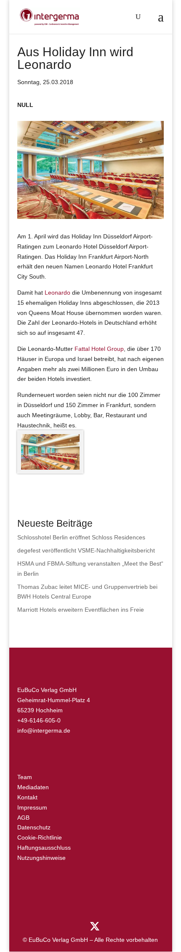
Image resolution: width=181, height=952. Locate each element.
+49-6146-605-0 (39, 720)
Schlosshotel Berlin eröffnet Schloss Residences (81, 537)
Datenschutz (34, 827)
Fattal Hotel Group (99, 348)
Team (24, 777)
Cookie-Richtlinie (39, 837)
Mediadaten (33, 787)
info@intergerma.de (43, 730)
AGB (23, 817)
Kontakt (27, 797)
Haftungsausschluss (44, 847)
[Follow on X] (95, 926)
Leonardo (57, 292)
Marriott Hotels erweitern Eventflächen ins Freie (80, 609)
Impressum (32, 807)
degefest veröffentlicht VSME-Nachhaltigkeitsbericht (86, 550)
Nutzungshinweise (41, 857)
